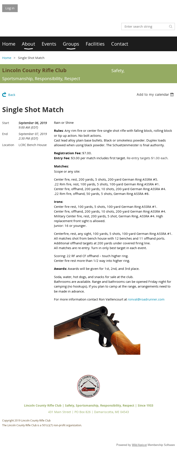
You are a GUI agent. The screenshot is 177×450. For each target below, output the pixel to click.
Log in (9, 8)
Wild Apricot (139, 445)
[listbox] (156, 94)
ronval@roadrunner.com (146, 299)
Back (11, 94)
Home (6, 58)
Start (5, 123)
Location (8, 145)
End (5, 134)
